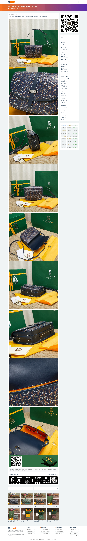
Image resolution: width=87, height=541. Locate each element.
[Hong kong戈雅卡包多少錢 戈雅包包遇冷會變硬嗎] (40, 514)
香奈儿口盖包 (69, 144)
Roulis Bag (37, 539)
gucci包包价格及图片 (45, 529)
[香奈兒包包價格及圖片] (8, 8)
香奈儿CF (69, 141)
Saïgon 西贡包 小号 (64, 76)
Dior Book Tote (63, 61)
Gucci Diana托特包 (75, 138)
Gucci (62, 80)
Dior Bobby (62, 59)
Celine (62, 37)
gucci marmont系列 (69, 140)
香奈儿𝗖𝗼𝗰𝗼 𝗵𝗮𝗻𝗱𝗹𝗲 (75, 147)
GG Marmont (63, 81)
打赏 (49, 474)
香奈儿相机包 (63, 147)
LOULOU (62, 110)
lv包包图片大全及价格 (30, 531)
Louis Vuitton (63, 100)
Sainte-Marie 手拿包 (64, 78)
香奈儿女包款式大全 (59, 531)
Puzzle (62, 98)
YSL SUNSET (63, 115)
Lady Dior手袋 (75, 140)
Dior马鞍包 (69, 138)
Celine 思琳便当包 (69, 125)
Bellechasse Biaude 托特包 (65, 73)
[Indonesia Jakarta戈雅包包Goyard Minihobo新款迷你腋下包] (53, 499)
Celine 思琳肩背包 (64, 129)
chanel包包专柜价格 (53, 539)
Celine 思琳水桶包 (69, 127)
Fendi (62, 66)
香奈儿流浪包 (75, 146)
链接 (56, 474)
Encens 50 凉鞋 (63, 88)
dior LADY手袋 (64, 136)
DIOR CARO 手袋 (69, 135)
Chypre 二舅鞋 (63, 86)
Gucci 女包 (62, 83)
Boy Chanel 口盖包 (64, 47)
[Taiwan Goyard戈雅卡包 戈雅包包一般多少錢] (27, 514)
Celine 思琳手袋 (64, 127)
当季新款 (62, 52)
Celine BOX (62, 39)
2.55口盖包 (62, 44)
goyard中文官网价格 (74, 531)
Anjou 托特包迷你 (63, 71)
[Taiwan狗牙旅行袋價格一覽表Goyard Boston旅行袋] (27, 499)
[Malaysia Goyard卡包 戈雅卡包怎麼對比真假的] (53, 514)
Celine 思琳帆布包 (75, 125)
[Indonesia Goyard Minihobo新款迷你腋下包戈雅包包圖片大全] (14, 514)
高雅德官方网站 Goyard (74, 535)
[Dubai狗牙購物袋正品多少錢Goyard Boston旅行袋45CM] (14, 499)
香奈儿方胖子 (69, 146)
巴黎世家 (62, 119)
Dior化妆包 (69, 136)
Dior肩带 (75, 136)
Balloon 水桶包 (63, 95)
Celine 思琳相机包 (75, 127)
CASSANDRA (63, 105)
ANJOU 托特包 (63, 69)
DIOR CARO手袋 (63, 135)
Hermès (62, 85)
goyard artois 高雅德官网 (74, 533)
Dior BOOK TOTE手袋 (69, 133)
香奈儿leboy (75, 141)
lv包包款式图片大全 (30, 529)
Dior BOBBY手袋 (75, 132)
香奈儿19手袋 (64, 141)
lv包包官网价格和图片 (30, 533)
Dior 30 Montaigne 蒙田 (64, 132)
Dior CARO (75, 133)
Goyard (11, 8)
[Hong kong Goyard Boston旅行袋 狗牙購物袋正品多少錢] (40, 499)
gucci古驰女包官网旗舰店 (45, 531)
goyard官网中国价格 (74, 529)
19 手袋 (62, 42)
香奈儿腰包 (69, 147)
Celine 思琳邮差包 (64, 130)
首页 (13, 14)
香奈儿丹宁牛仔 (69, 143)
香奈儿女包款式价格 (59, 529)
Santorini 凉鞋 (63, 90)
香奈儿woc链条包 (63, 143)
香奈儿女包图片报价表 (59, 533)
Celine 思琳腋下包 (69, 129)
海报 (53, 474)
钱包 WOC (62, 54)
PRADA (62, 102)
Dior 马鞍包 (63, 138)
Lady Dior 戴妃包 (63, 64)
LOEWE (62, 93)
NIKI (61, 112)
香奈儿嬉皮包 (75, 144)
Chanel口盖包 (75, 130)
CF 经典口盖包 (63, 49)
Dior (61, 56)
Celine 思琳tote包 (63, 125)
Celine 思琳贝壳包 (75, 129)
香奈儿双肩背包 (64, 144)
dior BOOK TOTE (63, 133)
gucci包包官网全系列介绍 (45, 533)
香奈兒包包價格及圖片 (15, 474)
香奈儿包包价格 (48, 539)
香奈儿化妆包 (75, 143)
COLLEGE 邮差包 (63, 107)
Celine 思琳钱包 (69, 130)
